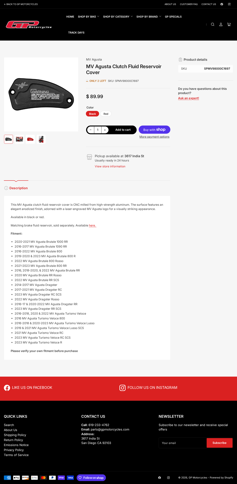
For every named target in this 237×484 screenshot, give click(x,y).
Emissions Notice (16, 445)
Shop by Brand (147, 16)
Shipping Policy (15, 435)
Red (106, 113)
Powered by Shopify (221, 477)
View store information (110, 166)
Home (70, 16)
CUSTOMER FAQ (189, 4)
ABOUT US (170, 4)
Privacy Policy (14, 450)
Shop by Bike (87, 16)
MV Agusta (94, 59)
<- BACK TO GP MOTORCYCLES (21, 4)
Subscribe (219, 443)
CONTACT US (208, 4)
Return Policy (13, 440)
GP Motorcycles (198, 477)
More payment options (154, 136)
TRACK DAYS (76, 32)
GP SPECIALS (173, 16)
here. (92, 225)
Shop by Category (116, 16)
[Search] (213, 24)
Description (18, 188)
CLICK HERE (20, 387)
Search (9, 425)
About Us (10, 430)
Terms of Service (16, 455)
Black (92, 113)
